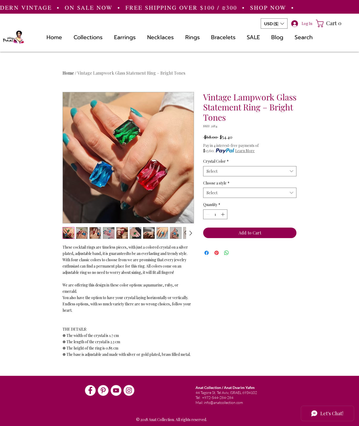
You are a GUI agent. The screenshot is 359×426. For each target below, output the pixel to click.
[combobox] (249, 171)
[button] (274, 23)
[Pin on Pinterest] (216, 253)
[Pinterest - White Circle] (103, 390)
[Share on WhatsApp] (226, 253)
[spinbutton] (215, 214)
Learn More (245, 150)
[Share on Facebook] (206, 253)
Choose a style (216, 183)
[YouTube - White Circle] (116, 390)
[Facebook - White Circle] (90, 390)
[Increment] (223, 214)
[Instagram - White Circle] (129, 390)
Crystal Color (216, 161)
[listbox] (274, 23)
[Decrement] (207, 214)
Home (68, 73)
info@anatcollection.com (223, 402)
